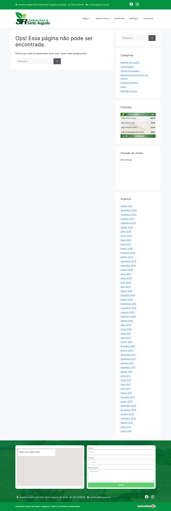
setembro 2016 (128, 418)
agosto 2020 (127, 227)
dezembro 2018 (128, 304)
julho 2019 (126, 274)
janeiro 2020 (127, 257)
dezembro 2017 (128, 354)
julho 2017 (126, 376)
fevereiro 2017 (128, 397)
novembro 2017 (128, 359)
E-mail (91, 458)
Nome (91, 448)
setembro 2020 (128, 223)
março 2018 (126, 342)
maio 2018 (126, 333)
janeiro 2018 (127, 350)
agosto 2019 (127, 270)
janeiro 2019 (127, 299)
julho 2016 (126, 427)
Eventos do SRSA (129, 82)
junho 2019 (126, 278)
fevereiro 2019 (128, 295)
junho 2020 (126, 236)
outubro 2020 (127, 219)
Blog (85, 18)
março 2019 (126, 291)
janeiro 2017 (127, 401)
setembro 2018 (128, 316)
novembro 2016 (128, 410)
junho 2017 (126, 380)
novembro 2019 (128, 261)
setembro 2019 (128, 265)
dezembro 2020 (129, 210)
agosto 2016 (127, 422)
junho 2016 (126, 431)
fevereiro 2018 (128, 346)
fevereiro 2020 (128, 253)
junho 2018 (126, 329)
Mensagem (93, 467)
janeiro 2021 (127, 206)
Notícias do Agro (129, 91)
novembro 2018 (128, 308)
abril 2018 (125, 338)
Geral (123, 87)
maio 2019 (126, 282)
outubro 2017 (127, 363)
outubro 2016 (127, 414)
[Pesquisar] (57, 61)
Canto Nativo (127, 66)
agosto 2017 (127, 371)
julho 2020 (126, 231)
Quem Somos (102, 18)
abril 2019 (126, 287)
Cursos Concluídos (130, 71)
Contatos (148, 18)
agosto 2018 (127, 321)
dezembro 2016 (128, 405)
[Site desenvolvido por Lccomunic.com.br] (147, 507)
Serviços (134, 18)
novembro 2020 (129, 214)
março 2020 (127, 248)
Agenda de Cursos (130, 62)
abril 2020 (126, 244)
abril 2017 (125, 388)
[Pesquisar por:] (34, 61)
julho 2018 (126, 325)
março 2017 (126, 393)
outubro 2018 (127, 312)
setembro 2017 (128, 367)
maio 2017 (126, 384)
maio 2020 (126, 240)
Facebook (119, 18)
